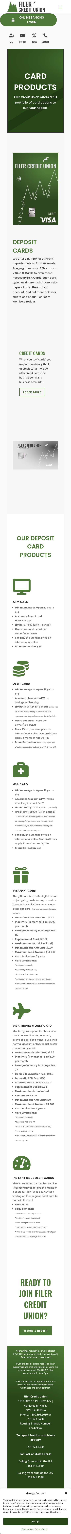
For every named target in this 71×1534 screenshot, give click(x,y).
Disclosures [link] (27, 1529)
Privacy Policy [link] (41, 1529)
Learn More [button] (32, 392)
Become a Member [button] (35, 1330)
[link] (26, 6)
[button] (66, 1493)
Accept (35, 1521)
